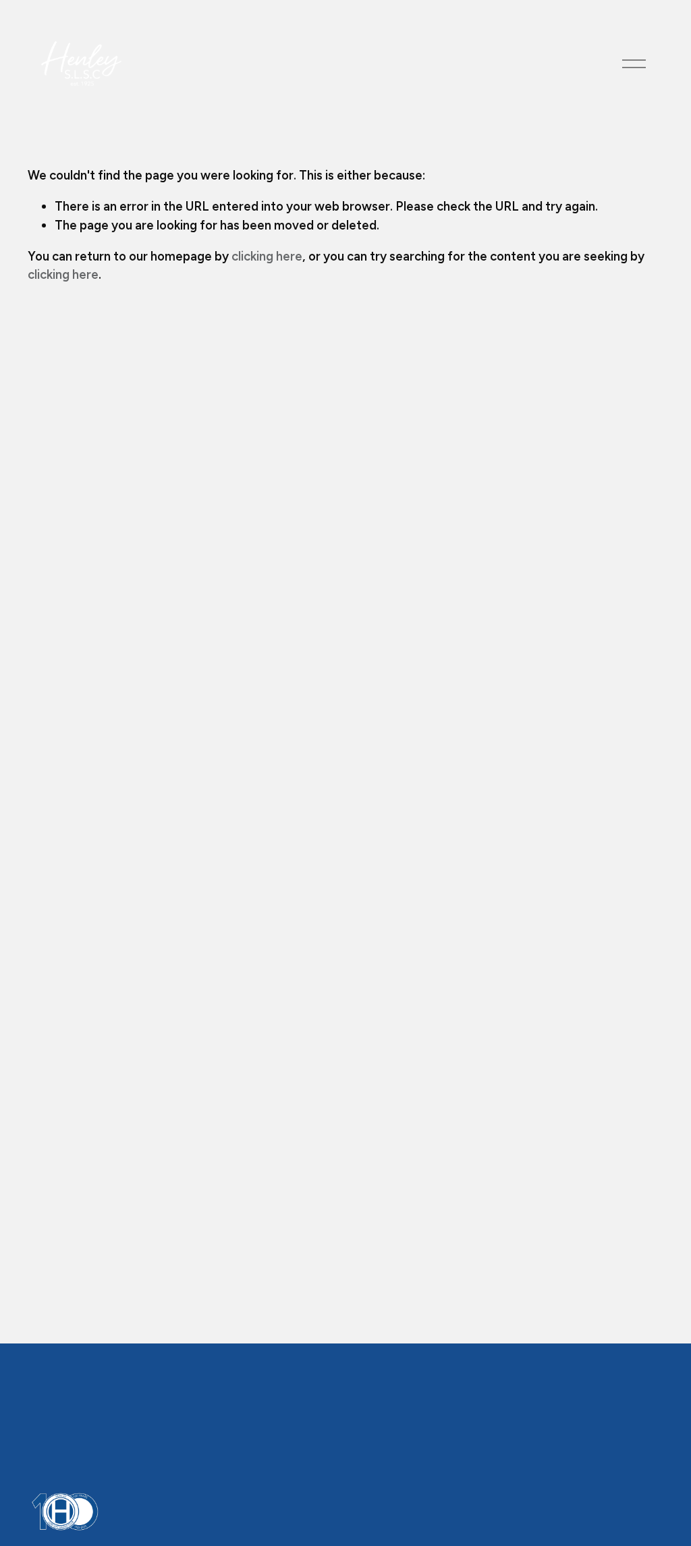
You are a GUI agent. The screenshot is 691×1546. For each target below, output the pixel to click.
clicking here (266, 256)
